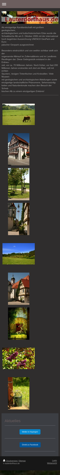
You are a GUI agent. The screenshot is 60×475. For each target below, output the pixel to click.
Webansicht (52, 463)
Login (54, 460)
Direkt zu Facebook (30, 445)
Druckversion (12, 461)
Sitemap (22, 461)
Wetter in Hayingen (30, 432)
